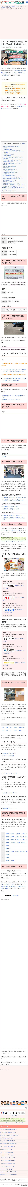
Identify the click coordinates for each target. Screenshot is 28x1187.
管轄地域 (6, 167)
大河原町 (17, 833)
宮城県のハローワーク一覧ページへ (12, 399)
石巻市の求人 (13, 886)
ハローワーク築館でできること (9, 169)
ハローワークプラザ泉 (8, 755)
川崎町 (17, 836)
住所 (5, 147)
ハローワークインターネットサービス (12, 541)
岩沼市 (12, 833)
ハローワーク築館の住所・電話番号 (10, 146)
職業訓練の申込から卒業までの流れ (8, 1174)
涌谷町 (7, 860)
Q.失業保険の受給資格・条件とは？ (8, 1129)
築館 (7, 730)
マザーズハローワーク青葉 (9, 773)
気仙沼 (15, 730)
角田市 (7, 836)
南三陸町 (22, 851)
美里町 (17, 851)
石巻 (7, 727)
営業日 (5, 152)
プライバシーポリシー (5, 1180)
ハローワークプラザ (8, 181)
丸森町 (12, 851)
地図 (5, 164)
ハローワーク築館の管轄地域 (9, 166)
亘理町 (12, 860)
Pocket (16, 895)
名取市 (7, 845)
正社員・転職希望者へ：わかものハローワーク (14, 184)
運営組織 (14, 1180)
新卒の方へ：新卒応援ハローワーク (12, 186)
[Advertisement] (14, 24)
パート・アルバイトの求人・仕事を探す (12, 177)
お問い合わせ (20, 1180)
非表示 (23, 143)
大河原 (15, 727)
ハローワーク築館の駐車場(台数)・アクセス (12, 157)
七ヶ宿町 (22, 839)
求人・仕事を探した (19, 72)
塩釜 (3, 730)
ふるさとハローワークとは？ (7, 1166)
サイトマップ (21, 1179)
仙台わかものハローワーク (9, 793)
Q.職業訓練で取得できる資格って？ (12, 515)
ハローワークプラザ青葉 (9, 753)
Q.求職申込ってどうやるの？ (10, 506)
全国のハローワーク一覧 (6, 1149)
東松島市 (8, 848)
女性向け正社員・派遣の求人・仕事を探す (13, 178)
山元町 (7, 854)
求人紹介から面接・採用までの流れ (8, 1172)
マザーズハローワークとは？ (7, 1157)
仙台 (3, 727)
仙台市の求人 (4, 886)
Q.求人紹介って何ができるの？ (7, 1140)
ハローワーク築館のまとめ (9, 190)
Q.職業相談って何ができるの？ (10, 509)
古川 (11, 727)
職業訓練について (8, 174)
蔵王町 (7, 839)
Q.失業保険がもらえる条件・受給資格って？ (14, 497)
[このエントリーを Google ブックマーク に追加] (13, 895)
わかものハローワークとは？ (7, 1160)
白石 (20, 730)
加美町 (12, 836)
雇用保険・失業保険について (10, 171)
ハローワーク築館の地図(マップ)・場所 (11, 163)
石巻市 (7, 833)
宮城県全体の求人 (6, 888)
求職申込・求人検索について (10, 172)
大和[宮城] (21, 727)
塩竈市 (12, 839)
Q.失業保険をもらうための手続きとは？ (13, 500)
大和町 (7, 842)
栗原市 (4, 457)
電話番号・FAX (7, 149)
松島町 (7, 851)
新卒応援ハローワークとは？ (7, 1163)
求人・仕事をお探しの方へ (8, 175)
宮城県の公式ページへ (7, 161)
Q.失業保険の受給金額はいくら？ (8, 1132)
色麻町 (17, 839)
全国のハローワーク (12, 1179)
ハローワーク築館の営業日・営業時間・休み (13, 151)
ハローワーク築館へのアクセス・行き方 (12, 160)
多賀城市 (13, 842)
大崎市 (23, 833)
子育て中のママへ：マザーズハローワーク (13, 183)
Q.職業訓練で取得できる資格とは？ (8, 1143)
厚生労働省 (14, 1115)
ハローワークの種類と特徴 (6, 1152)
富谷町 (18, 842)
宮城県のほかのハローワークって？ (10, 180)
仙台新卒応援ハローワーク (9, 808)
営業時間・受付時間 (8, 154)
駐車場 (5, 158)
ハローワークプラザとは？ (7, 1155)
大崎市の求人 (21, 886)
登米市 (23, 842)
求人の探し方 (3, 1179)
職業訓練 (5, 75)
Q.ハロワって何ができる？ (6, 1169)
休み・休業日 (7, 155)
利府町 (7, 857)
